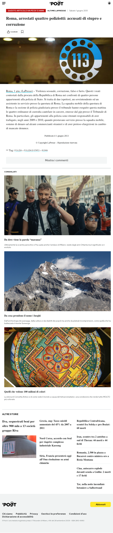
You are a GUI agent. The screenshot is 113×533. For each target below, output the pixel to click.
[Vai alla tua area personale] (109, 3)
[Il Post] (56, 3)
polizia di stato (32, 150)
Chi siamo (7, 513)
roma (45, 150)
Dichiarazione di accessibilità (17, 516)
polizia (18, 150)
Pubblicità (21, 513)
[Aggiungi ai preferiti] (22, 31)
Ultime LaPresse (56, 10)
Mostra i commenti (56, 160)
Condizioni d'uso (78, 513)
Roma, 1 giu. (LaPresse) (19, 91)
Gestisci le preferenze (53, 513)
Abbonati (101, 504)
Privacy (34, 513)
